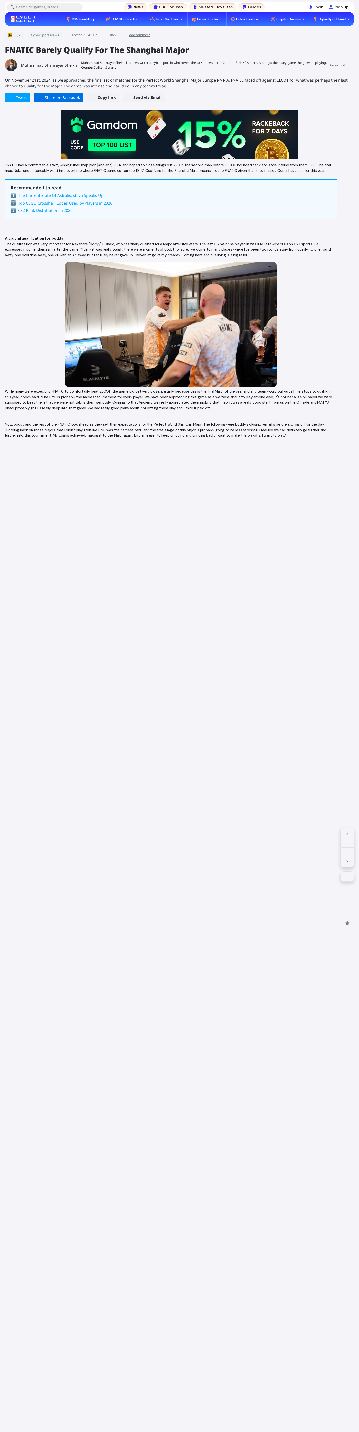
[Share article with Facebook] (347, 887)
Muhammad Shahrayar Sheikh (49, 65)
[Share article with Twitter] (347, 896)
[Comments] (347, 876)
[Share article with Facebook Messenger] (347, 905)
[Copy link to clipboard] (347, 914)
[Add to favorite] (347, 923)
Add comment (139, 35)
